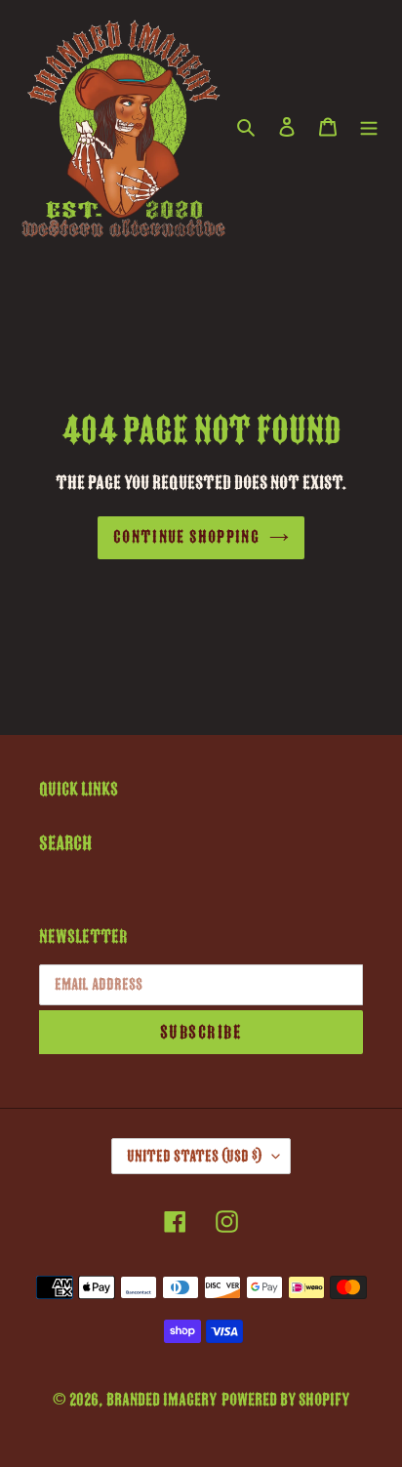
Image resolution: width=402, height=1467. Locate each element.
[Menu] (368, 126)
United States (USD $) (194, 1156)
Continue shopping (186, 537)
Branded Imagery (161, 1399)
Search (65, 843)
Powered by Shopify (285, 1399)
